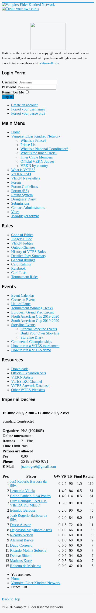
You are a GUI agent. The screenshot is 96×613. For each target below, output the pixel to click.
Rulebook (18, 268)
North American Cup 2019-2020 (35, 316)
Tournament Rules (24, 277)
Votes (15, 212)
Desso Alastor (20, 525)
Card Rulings (21, 264)
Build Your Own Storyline (40, 333)
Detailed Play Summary (28, 256)
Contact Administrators (28, 208)
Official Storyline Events (39, 329)
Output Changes (23, 247)
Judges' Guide (21, 239)
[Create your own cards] (20, 9)
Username (9, 82)
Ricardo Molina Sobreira (28, 550)
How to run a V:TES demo (31, 350)
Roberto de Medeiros (25, 566)
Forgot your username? (28, 109)
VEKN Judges (22, 243)
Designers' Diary (23, 199)
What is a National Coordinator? (44, 149)
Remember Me (13, 92)
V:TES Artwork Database (30, 386)
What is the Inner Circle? (39, 153)
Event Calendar (22, 295)
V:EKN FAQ (21, 174)
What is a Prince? (33, 140)
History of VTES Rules (28, 252)
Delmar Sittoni (20, 556)
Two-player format (25, 216)
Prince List (28, 145)
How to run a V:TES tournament (35, 346)
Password (9, 87)
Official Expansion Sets (28, 373)
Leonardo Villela (22, 491)
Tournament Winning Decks (32, 308)
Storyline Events (23, 325)
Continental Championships (31, 342)
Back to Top (11, 599)
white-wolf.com (49, 63)
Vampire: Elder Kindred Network (35, 136)
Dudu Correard (21, 545)
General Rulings (23, 260)
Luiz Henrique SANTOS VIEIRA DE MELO (28, 503)
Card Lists (18, 273)
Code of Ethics (22, 235)
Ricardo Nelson (21, 535)
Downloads (19, 369)
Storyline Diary (32, 337)
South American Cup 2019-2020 (35, 321)
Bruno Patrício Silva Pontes (30, 496)
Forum (16, 182)
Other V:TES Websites (28, 390)
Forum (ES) (20, 191)
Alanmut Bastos (22, 540)
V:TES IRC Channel (26, 381)
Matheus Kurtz (21, 561)
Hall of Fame (21, 304)
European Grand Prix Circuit (32, 312)
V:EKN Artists (22, 377)
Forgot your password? (28, 113)
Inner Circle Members (37, 157)
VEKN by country (34, 166)
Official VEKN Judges (37, 161)
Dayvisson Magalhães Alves (31, 530)
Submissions (20, 203)
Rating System (22, 195)
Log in (8, 97)
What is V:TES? (23, 170)
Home (15, 132)
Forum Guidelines (24, 187)
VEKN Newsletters (25, 178)
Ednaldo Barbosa (22, 510)
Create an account (24, 105)
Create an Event (23, 300)
